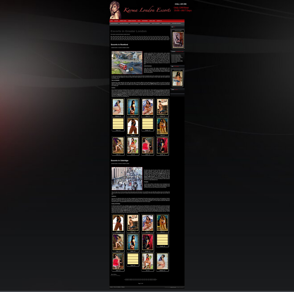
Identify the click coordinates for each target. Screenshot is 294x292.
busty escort (160, 91)
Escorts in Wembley (116, 275)
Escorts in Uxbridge (119, 160)
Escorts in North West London (177, 57)
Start (127, 279)
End (154, 279)
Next (151, 279)
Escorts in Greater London (176, 56)
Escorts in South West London (177, 61)
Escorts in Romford (119, 45)
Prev (131, 279)
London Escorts (114, 47)
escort (145, 61)
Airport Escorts (174, 62)
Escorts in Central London (176, 55)
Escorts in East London (176, 58)
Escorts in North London (176, 54)
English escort (153, 83)
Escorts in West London (176, 59)
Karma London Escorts (118, 94)
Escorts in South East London (177, 60)
